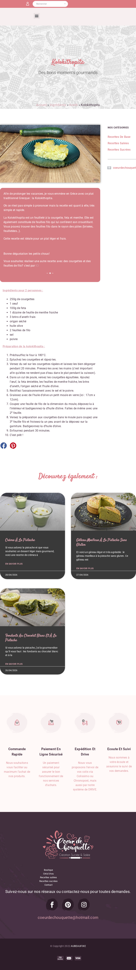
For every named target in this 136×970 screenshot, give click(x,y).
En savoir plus (14, 564)
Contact (48, 885)
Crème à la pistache (20, 540)
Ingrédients (58, 105)
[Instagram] (84, 904)
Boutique (48, 870)
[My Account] (29, 4)
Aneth (73, 105)
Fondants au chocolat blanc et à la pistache (30, 638)
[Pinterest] (68, 904)
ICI (37, 265)
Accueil (41, 105)
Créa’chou (48, 873)
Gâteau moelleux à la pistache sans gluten (101, 542)
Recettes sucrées (48, 881)
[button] (36, 16)
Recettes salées (48, 877)
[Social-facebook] (52, 904)
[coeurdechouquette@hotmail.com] (109, 167)
